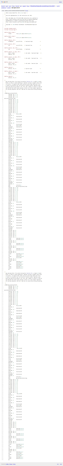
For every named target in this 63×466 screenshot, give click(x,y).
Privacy (10, 464)
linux (13, 6)
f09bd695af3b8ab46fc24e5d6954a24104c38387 (42, 6)
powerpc (3, 7)
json (61, 464)
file (27, 10)
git (21, 6)
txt (58, 464)
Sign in (60, 2)
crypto (9, 7)
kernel (3, 6)
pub (7, 6)
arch (58, 6)
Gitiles (7, 464)
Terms (14, 464)
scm (10, 6)
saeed (24, 6)
